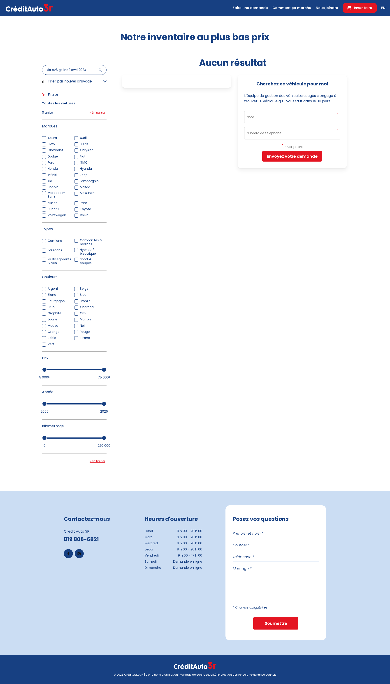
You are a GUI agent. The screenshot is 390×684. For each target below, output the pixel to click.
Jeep (84, 175)
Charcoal (87, 307)
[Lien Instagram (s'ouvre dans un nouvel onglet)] (79, 553)
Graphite (54, 313)
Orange (54, 332)
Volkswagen (57, 215)
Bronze (85, 301)
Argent (53, 289)
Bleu (83, 295)
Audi (83, 138)
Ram (83, 203)
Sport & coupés (86, 261)
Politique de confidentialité (198, 675)
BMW (51, 144)
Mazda (85, 187)
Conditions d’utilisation (162, 675)
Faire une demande (250, 7)
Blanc (52, 295)
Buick (84, 144)
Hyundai (86, 169)
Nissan (53, 203)
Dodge (53, 156)
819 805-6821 (81, 539)
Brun (51, 307)
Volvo (84, 215)
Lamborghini (89, 181)
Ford (51, 163)
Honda (53, 169)
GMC (84, 163)
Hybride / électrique (88, 252)
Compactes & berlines (91, 242)
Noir (83, 326)
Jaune (52, 319)
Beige (84, 289)
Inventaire (363, 7)
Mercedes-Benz (56, 195)
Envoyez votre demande (292, 156)
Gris (83, 313)
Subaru (53, 209)
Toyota (85, 209)
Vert (51, 344)
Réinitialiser (97, 113)
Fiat (83, 156)
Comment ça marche (291, 7)
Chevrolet (55, 150)
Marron (85, 319)
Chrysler (86, 150)
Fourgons (55, 250)
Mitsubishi (87, 193)
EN (383, 7)
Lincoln (53, 187)
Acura (52, 138)
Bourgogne (56, 301)
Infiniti (52, 175)
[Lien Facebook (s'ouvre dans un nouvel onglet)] (68, 553)
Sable (52, 338)
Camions (55, 241)
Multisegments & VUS (59, 261)
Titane (85, 338)
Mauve (53, 326)
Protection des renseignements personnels (247, 675)
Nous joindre (327, 7)
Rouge (85, 332)
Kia (50, 181)
